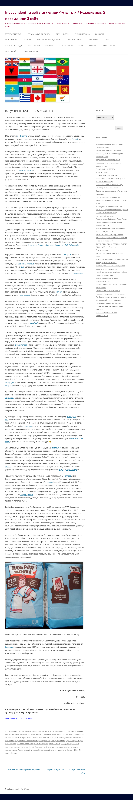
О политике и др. (59, 731)
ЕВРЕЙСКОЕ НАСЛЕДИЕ (13, 46)
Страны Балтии (62, 34)
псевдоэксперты (21, 747)
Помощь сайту (11, 51)
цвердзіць (9, 398)
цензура (54, 750)
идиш (80, 740)
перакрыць (27, 426)
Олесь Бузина (54, 744)
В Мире (107, 40)
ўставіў (75, 139)
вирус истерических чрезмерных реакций (32, 740)
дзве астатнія (21, 345)
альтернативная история (15, 737)
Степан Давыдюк (53, 747)
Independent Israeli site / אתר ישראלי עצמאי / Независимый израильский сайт (55, 15)
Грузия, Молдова (82, 34)
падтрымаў (56, 448)
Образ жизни (34, 46)
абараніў (9, 385)
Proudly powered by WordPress (17, 789)
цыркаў (8, 466)
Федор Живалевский (41, 750)
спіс (6, 419)
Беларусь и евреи (32, 731)
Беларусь (49, 46)
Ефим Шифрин (72, 740)
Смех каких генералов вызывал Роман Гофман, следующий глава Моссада (109, 306)
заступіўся (9, 382)
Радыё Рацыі (71, 469)
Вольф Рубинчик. (58, 740)
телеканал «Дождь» (69, 747)
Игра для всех (46, 731)
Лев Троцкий (10, 744)
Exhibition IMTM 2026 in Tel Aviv (108, 291)
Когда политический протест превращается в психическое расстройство (108, 163)
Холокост (99, 34)
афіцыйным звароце (25, 264)
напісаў (59, 292)
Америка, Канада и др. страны (49, 40)
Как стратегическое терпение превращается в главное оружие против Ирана (109, 153)
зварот (50, 482)
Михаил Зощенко (41, 744)
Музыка (92, 46)
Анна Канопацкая (34, 737)
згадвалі (8, 510)
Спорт (81, 46)
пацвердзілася (26, 494)
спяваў (68, 476)
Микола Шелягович (25, 744)
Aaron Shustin (10, 753)
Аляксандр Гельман (36, 245)
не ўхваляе (22, 136)
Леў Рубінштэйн (72, 245)
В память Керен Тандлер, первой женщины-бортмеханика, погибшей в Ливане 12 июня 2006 (111, 237)
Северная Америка (76, 40)
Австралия (93, 40)
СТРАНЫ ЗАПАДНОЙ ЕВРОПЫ (39, 34)
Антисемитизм (11, 40)
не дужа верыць (76, 273)
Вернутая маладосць (24, 170)
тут (22, 267)
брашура (9, 647)
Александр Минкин (77, 734)
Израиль (27, 40)
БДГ (61, 469)
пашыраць (71, 416)
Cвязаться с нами (109, 46)
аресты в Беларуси (50, 737)
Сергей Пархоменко (36, 747)
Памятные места (31, 51)
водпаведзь (25, 295)
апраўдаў (34, 323)
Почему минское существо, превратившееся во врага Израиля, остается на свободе (111, 178)
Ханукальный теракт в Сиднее (108, 300)
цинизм (61, 750)
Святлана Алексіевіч (55, 245)
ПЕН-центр (65, 744)
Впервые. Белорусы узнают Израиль (22, 769)
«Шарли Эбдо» (24, 734)
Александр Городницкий (41, 734)
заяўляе (67, 254)
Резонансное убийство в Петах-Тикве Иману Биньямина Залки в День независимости (111, 222)
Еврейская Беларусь (13, 34)
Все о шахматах (66, 46)
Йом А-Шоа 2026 (102, 250)
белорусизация (65, 737)
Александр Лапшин (60, 734)
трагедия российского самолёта (18, 750)
